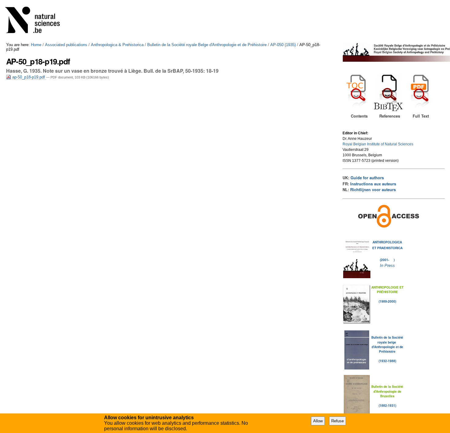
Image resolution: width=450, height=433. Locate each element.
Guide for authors (367, 177)
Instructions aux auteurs (373, 184)
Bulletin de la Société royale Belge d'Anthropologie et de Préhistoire (207, 44)
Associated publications (66, 44)
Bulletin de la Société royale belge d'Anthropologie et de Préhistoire (387, 344)
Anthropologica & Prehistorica (117, 44)
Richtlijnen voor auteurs (373, 189)
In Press (387, 265)
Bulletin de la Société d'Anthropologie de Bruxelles (387, 391)
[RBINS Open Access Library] (36, 21)
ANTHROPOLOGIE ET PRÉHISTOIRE (387, 289)
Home (36, 44)
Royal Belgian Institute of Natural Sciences (378, 144)
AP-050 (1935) (283, 44)
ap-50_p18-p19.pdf (28, 77)
